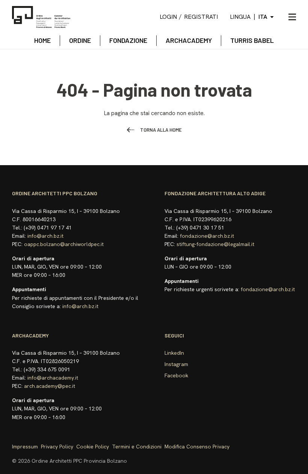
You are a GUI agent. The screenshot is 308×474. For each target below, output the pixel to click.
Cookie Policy (92, 446)
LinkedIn (174, 352)
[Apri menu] (292, 17)
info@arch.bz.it (45, 235)
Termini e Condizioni (137, 446)
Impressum (25, 446)
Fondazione (128, 40)
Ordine (80, 40)
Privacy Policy (57, 446)
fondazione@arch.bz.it (207, 235)
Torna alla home (161, 130)
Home (42, 40)
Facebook (176, 375)
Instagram (176, 364)
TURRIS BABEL (252, 40)
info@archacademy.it (52, 377)
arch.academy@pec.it (49, 386)
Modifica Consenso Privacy (197, 446)
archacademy (189, 40)
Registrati (201, 16)
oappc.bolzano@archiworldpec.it (64, 244)
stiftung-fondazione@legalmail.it (215, 244)
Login (168, 16)
